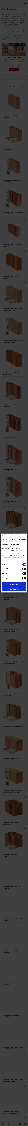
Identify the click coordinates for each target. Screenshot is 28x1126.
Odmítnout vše (14, 589)
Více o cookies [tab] (22, 539)
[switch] (24, 569)
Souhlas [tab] (5, 539)
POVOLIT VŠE (14, 584)
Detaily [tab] (13, 539)
